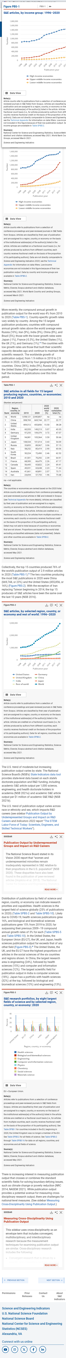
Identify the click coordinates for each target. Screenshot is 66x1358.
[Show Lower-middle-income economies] (44, 82)
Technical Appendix (19, 120)
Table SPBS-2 (38, 126)
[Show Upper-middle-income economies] (44, 79)
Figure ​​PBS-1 (12, 6)
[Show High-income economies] (39, 76)
